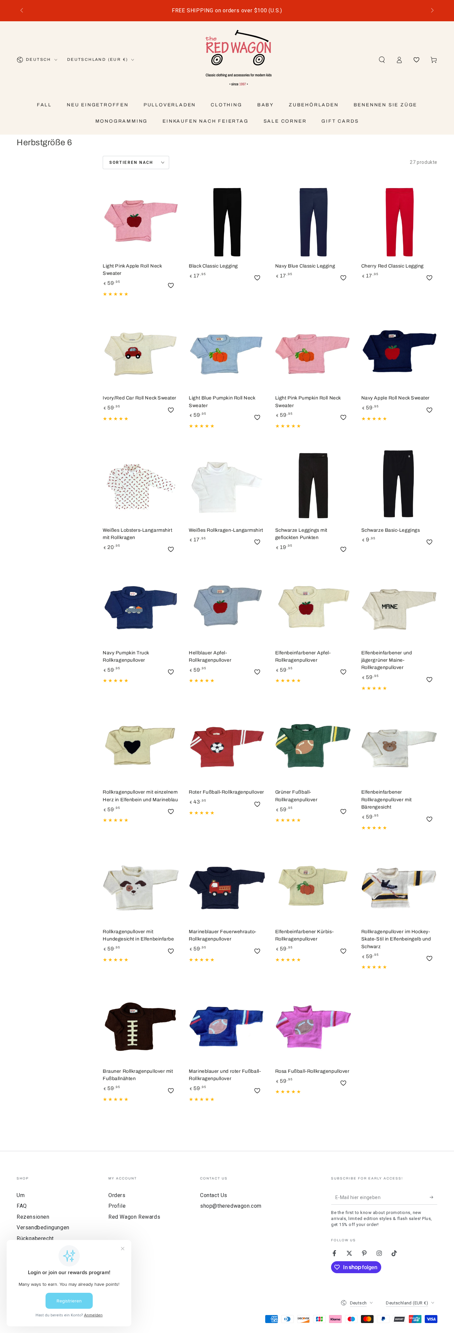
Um (21, 1195)
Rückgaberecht (35, 1238)
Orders (117, 1195)
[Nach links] (22, 11)
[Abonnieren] (433, 1197)
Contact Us (213, 1195)
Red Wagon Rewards (134, 1217)
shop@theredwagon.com (231, 1206)
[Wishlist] (416, 60)
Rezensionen (33, 1217)
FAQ (22, 1206)
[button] (382, 60)
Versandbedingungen (43, 1227)
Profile (117, 1206)
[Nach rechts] (431, 11)
